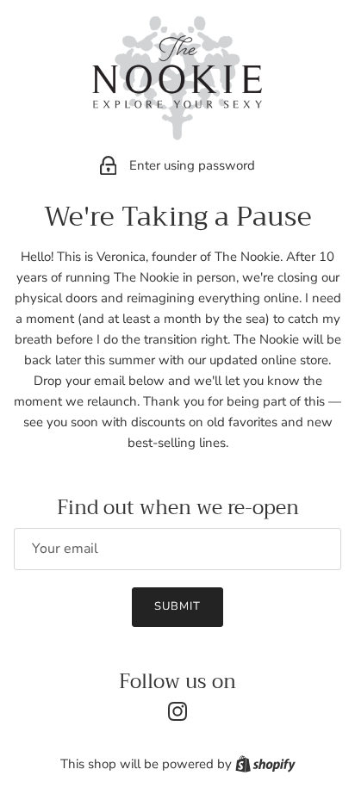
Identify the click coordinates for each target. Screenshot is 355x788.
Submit (177, 606)
